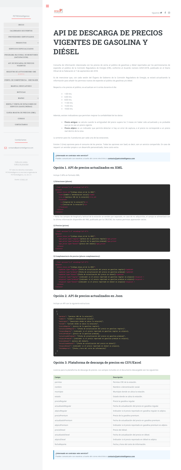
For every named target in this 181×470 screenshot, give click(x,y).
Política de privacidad (21, 164)
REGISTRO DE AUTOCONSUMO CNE (21, 73)
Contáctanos (21, 125)
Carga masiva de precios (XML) (21, 113)
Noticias (21, 92)
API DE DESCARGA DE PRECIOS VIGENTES (21, 64)
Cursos (21, 119)
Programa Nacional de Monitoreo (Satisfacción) (21, 56)
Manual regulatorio (21, 86)
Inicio (21, 25)
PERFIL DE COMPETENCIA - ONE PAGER (21, 80)
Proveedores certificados (21, 37)
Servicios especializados (21, 49)
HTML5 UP (24, 180)
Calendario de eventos (21, 31)
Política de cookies (21, 162)
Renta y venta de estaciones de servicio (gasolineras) (21, 105)
